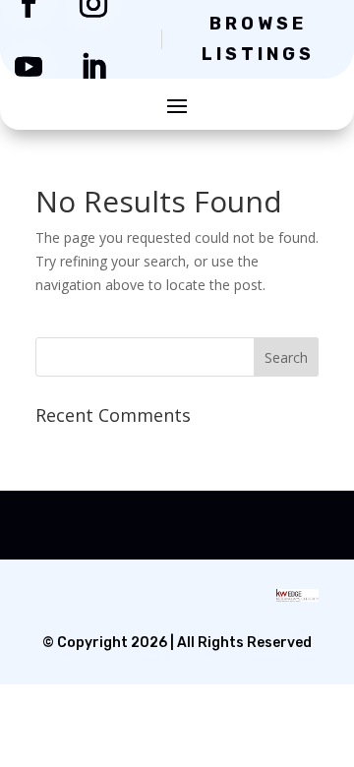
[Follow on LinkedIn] (93, 66)
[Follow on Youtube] (28, 66)
